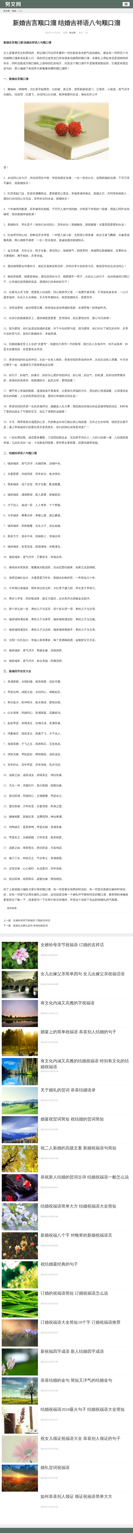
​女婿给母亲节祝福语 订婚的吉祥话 (31, 920)
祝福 (14, 11)
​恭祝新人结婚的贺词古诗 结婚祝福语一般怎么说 (85, 1177)
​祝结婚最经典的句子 (59, 1264)
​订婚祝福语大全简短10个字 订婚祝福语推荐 (81, 1322)
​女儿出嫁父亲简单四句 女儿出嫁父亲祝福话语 (83, 974)
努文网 (6, 11)
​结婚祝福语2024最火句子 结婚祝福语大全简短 (83, 1409)
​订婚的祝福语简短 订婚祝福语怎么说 (74, 1293)
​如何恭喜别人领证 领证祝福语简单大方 (76, 1496)
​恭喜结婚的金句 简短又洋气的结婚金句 (76, 1380)
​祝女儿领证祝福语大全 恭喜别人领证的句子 (81, 1438)
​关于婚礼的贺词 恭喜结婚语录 (68, 1090)
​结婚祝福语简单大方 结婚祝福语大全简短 (78, 1206)
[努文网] (13, 7)
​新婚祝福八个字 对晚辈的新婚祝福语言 (76, 1235)
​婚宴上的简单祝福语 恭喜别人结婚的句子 (78, 1032)
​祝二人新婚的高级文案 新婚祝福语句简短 (78, 1148)
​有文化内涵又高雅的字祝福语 (68, 1003)
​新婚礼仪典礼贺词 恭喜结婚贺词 (30, 925)
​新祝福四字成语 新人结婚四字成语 (72, 1351)
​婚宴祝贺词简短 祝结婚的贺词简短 (72, 1119)
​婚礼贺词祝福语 (55, 1467)
